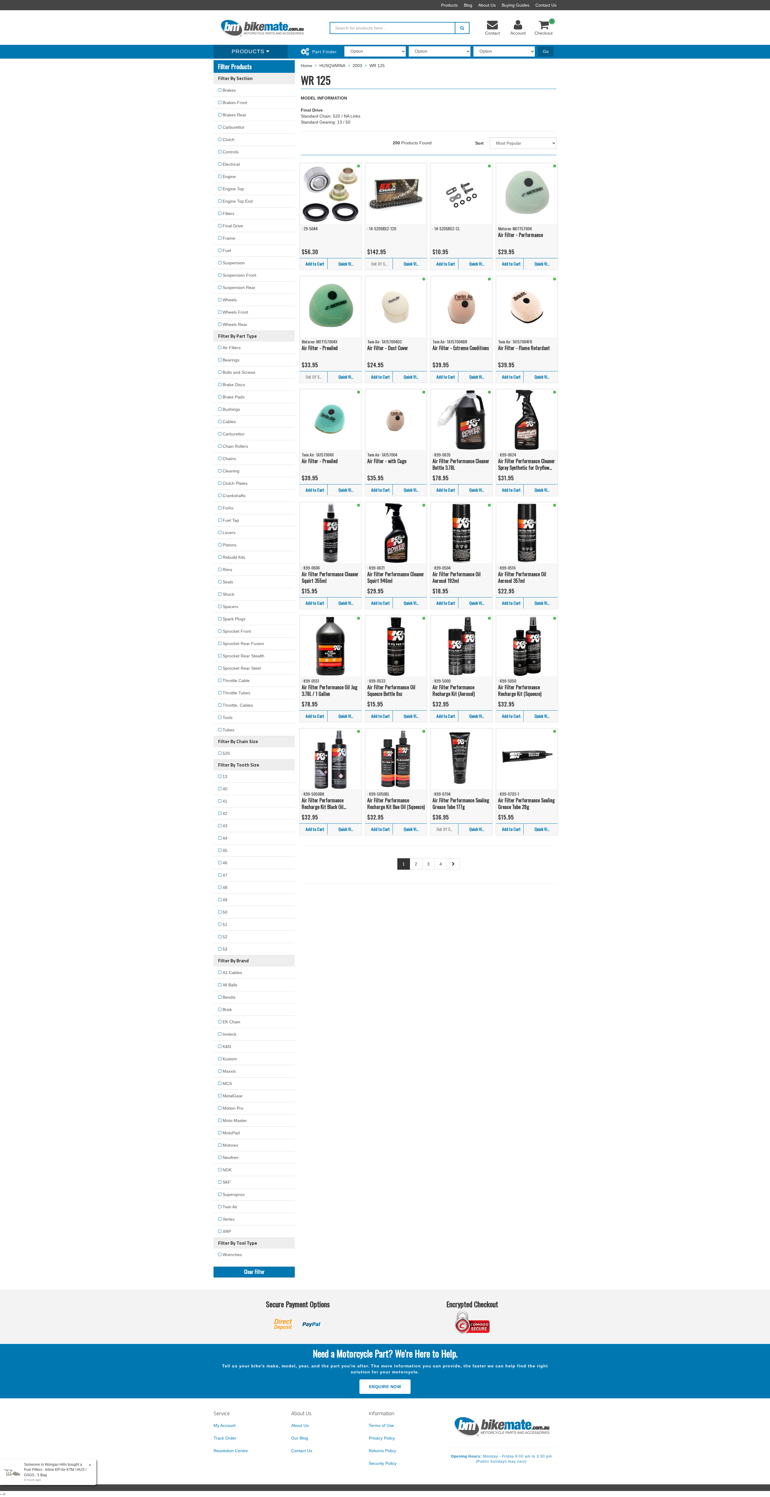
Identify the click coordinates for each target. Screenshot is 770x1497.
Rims (227, 569)
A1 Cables (232, 972)
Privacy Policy (382, 1438)
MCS (227, 1083)
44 (225, 838)
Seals (228, 581)
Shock (228, 594)
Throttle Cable (236, 680)
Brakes (229, 90)
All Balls (230, 984)
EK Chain (231, 1021)
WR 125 (377, 65)
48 (225, 887)
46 (225, 862)
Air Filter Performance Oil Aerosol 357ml (522, 577)
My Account (225, 1425)
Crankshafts (234, 495)
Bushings (231, 409)
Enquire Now (385, 1386)
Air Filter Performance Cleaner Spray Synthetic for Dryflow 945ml (526, 464)
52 (225, 936)
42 (225, 813)
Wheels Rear (235, 324)
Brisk (227, 1009)
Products (449, 5)
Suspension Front (239, 275)
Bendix (229, 997)
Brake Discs (234, 384)
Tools (228, 717)
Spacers (230, 606)
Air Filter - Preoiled (320, 348)
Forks (228, 508)
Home (306, 65)
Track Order (225, 1438)
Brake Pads (234, 397)
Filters (228, 213)
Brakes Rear (234, 114)
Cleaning (231, 471)
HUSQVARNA (332, 65)
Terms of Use (381, 1425)
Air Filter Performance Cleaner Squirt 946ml (395, 577)
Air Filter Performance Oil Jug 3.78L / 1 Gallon (329, 690)
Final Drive (233, 225)
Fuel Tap (231, 520)
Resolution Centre (231, 1450)
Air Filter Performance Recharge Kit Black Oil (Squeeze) (322, 803)
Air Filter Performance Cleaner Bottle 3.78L (461, 464)
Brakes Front (235, 102)
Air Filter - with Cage (386, 461)
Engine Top (233, 188)
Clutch (229, 139)
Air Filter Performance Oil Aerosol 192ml (457, 577)
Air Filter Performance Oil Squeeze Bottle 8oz (391, 690)
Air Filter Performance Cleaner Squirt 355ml (330, 577)
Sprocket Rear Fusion (243, 643)
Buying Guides (515, 5)
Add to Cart (315, 263)
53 (225, 949)
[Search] (462, 28)
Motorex (230, 1145)
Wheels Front (235, 312)
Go (546, 51)
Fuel (227, 250)
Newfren (231, 1157)
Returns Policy (382, 1450)
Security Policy (382, 1463)
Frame (229, 238)
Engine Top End (238, 201)
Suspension (234, 262)
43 (225, 825)
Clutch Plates (235, 483)
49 (225, 899)
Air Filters (232, 347)
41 (225, 801)
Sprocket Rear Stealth (243, 655)
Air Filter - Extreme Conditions (461, 348)
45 (225, 850)
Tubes (228, 729)
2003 (357, 65)
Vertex (229, 1219)
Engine (229, 176)
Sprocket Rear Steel (242, 668)
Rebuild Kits (234, 557)
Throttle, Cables (238, 705)
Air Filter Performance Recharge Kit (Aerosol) (454, 690)
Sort (479, 143)
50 (225, 912)
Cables (229, 421)
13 (225, 776)
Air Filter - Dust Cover (387, 348)
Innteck (229, 1034)
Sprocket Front (237, 631)
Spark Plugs (234, 618)
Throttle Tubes (236, 692)
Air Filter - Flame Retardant (524, 348)
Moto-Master (235, 1120)
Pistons (229, 545)
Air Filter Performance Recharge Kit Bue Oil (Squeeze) (396, 803)
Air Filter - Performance (520, 235)
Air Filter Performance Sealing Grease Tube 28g (526, 803)
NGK (227, 1169)
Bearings (231, 360)
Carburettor (234, 127)
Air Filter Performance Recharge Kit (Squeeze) (519, 690)
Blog (468, 5)
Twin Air (230, 1206)
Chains (229, 458)
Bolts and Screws (239, 372)
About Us (487, 5)
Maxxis (229, 1071)
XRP (227, 1231)
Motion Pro (233, 1108)
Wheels (230, 299)
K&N (227, 1046)
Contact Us (545, 5)
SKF (227, 1182)
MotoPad (231, 1132)
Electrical (231, 164)
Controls (231, 151)
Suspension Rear (239, 287)
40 (225, 788)
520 (226, 753)
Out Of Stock (381, 263)
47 (225, 875)
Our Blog (299, 1438)
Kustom (230, 1058)
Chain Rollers (235, 446)
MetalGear (233, 1095)
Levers (229, 532)
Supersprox (234, 1194)
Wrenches (232, 1254)
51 (225, 924)
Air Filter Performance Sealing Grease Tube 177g (461, 803)
